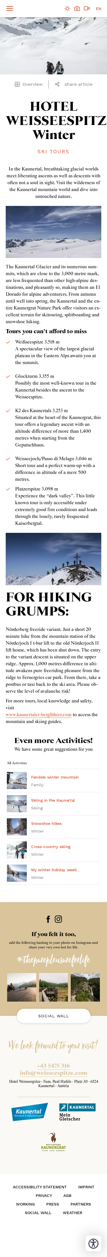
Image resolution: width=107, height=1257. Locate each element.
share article (78, 84)
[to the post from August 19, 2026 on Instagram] (53, 987)
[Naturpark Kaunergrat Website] (53, 1142)
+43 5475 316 (53, 1066)
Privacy (44, 1195)
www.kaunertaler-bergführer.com (39, 715)
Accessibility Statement (40, 1187)
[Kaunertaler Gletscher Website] (77, 1112)
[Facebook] (48, 919)
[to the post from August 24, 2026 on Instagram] (21, 987)
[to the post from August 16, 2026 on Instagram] (85, 987)
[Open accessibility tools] (93, 1243)
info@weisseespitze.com (53, 1073)
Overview (33, 84)
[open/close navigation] (7, 9)
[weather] (67, 8)
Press (52, 1204)
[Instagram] (58, 919)
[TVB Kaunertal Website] (29, 1112)
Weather (72, 1212)
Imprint (86, 1187)
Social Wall (53, 1016)
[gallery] (77, 8)
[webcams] (87, 8)
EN (98, 8)
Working (25, 1204)
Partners (80, 1204)
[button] (58, 84)
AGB (67, 1195)
